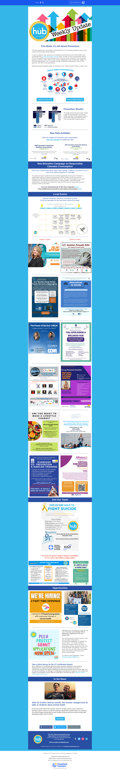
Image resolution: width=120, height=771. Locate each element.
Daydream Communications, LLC (71, 746)
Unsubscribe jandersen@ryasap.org (60, 756)
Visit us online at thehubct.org (59, 742)
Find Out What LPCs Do (75, 99)
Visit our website (53, 140)
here (77, 187)
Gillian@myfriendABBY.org (70, 657)
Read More (60, 718)
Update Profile (52, 758)
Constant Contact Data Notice (64, 758)
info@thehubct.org (57, 760)
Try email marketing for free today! (60, 768)
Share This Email (47, 727)
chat (67, 558)
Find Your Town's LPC (45, 99)
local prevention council (50, 56)
